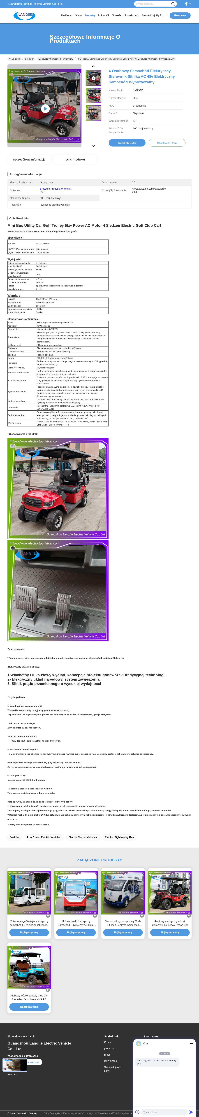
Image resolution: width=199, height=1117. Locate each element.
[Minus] (191, 1043)
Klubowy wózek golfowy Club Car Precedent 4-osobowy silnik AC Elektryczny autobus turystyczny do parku (29, 997)
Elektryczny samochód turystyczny (55, 59)
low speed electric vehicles (43, 837)
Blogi (107, 1054)
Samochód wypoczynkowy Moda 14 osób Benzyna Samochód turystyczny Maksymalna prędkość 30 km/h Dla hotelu (123, 923)
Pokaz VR (103, 15)
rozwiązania (132, 15)
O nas (78, 15)
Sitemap (33, 1113)
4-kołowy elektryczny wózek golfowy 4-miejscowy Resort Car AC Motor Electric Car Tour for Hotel (170, 923)
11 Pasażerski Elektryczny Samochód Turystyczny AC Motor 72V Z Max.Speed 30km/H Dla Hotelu (76, 923)
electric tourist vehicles (83, 837)
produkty (90, 15)
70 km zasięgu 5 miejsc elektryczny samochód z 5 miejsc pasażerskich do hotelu (29, 923)
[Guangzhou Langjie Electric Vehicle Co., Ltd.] (24, 15)
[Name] (173, 4)
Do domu (66, 15)
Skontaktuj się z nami (153, 15)
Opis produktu (75, 159)
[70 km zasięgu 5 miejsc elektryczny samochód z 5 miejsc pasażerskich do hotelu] (29, 893)
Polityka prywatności (17, 1113)
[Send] (191, 1112)
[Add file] (137, 1112)
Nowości (117, 15)
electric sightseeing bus (119, 837)
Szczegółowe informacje (29, 159)
